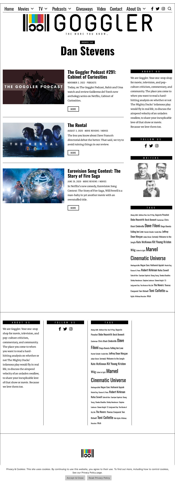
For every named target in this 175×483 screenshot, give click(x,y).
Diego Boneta (166, 226)
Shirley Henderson (136, 280)
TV (41, 8)
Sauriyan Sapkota (144, 275)
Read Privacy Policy (99, 477)
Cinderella (140, 226)
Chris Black (102, 341)
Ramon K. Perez (135, 270)
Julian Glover (147, 236)
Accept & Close (75, 477)
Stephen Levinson (148, 280)
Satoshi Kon (134, 275)
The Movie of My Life (146, 285)
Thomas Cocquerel (114, 412)
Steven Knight (159, 280)
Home (9, 8)
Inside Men (157, 231)
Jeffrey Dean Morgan (118, 353)
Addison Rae (143, 214)
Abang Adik (134, 214)
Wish (149, 296)
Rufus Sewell (163, 270)
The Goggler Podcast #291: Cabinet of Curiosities (92, 74)
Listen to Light (140, 250)
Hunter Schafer (149, 231)
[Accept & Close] (170, 474)
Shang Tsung (155, 275)
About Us (133, 8)
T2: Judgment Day (112, 407)
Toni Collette (157, 290)
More (73, 109)
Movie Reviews (92, 130)
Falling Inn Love (137, 231)
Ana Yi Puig (150, 214)
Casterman (160, 219)
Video (101, 8)
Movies (23, 8)
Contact (116, 8)
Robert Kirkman (149, 270)
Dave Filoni (152, 225)
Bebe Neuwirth (137, 219)
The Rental (77, 125)
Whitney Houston (140, 296)
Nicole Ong (168, 265)
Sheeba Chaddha (165, 275)
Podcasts (59, 8)
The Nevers (159, 285)
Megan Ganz (145, 265)
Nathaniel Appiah (157, 265)
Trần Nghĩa (117, 418)
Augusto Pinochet (162, 214)
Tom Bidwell (144, 291)
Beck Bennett (150, 219)
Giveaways (84, 8)
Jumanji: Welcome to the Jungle (112, 358)
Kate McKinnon (144, 242)
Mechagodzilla (135, 265)
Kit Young (157, 242)
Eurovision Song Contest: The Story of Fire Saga (94, 173)
